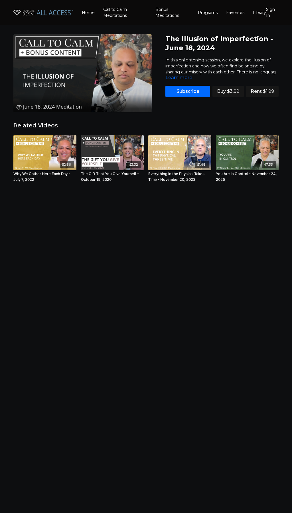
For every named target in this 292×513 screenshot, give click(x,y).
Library (259, 12)
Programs (208, 12)
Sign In (270, 12)
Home (88, 12)
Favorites (235, 12)
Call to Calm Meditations (115, 12)
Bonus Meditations (167, 12)
